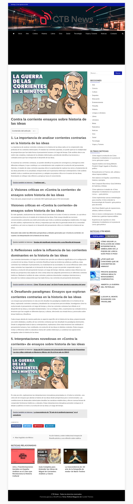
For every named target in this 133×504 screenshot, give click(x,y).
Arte (27, 33)
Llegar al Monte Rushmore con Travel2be (109, 299)
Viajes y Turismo (91, 33)
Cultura (35, 33)
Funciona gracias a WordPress (51, 497)
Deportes (95, 95)
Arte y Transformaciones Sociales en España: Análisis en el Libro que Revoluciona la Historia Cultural (22, 471)
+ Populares (97, 236)
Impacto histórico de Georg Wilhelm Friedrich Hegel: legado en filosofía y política (104, 166)
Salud (68, 33)
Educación (96, 99)
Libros (53, 33)
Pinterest (39, 426)
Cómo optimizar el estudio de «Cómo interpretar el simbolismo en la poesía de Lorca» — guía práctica (106, 192)
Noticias (104, 33)
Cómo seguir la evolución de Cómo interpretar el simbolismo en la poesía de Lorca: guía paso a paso (106, 158)
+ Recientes (111, 236)
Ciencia (94, 88)
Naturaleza (96, 127)
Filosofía (95, 106)
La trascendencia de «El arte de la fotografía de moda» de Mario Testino (75, 469)
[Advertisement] (66, 51)
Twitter (28, 426)
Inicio (20, 33)
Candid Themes (87, 497)
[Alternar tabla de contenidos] (34, 131)
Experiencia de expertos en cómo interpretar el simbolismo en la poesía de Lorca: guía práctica (106, 222)
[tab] (97, 236)
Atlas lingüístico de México (24, 437)
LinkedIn (50, 426)
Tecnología (78, 33)
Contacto (114, 33)
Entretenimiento (97, 102)
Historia (44, 33)
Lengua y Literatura (98, 113)
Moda (94, 123)
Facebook (17, 426)
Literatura (95, 120)
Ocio (60, 33)
